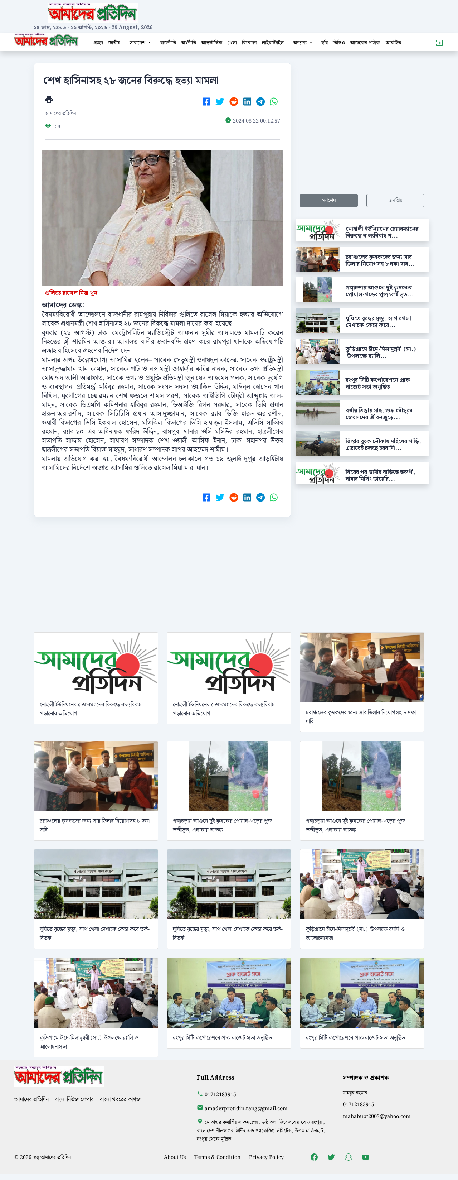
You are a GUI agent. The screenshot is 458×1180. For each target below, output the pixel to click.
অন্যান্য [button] (300, 43)
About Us (175, 1157)
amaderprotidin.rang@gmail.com (246, 1108)
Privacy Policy (266, 1157)
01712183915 (220, 1094)
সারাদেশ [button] (138, 43)
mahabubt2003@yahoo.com (377, 1116)
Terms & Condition (217, 1157)
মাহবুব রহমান (355, 1093)
